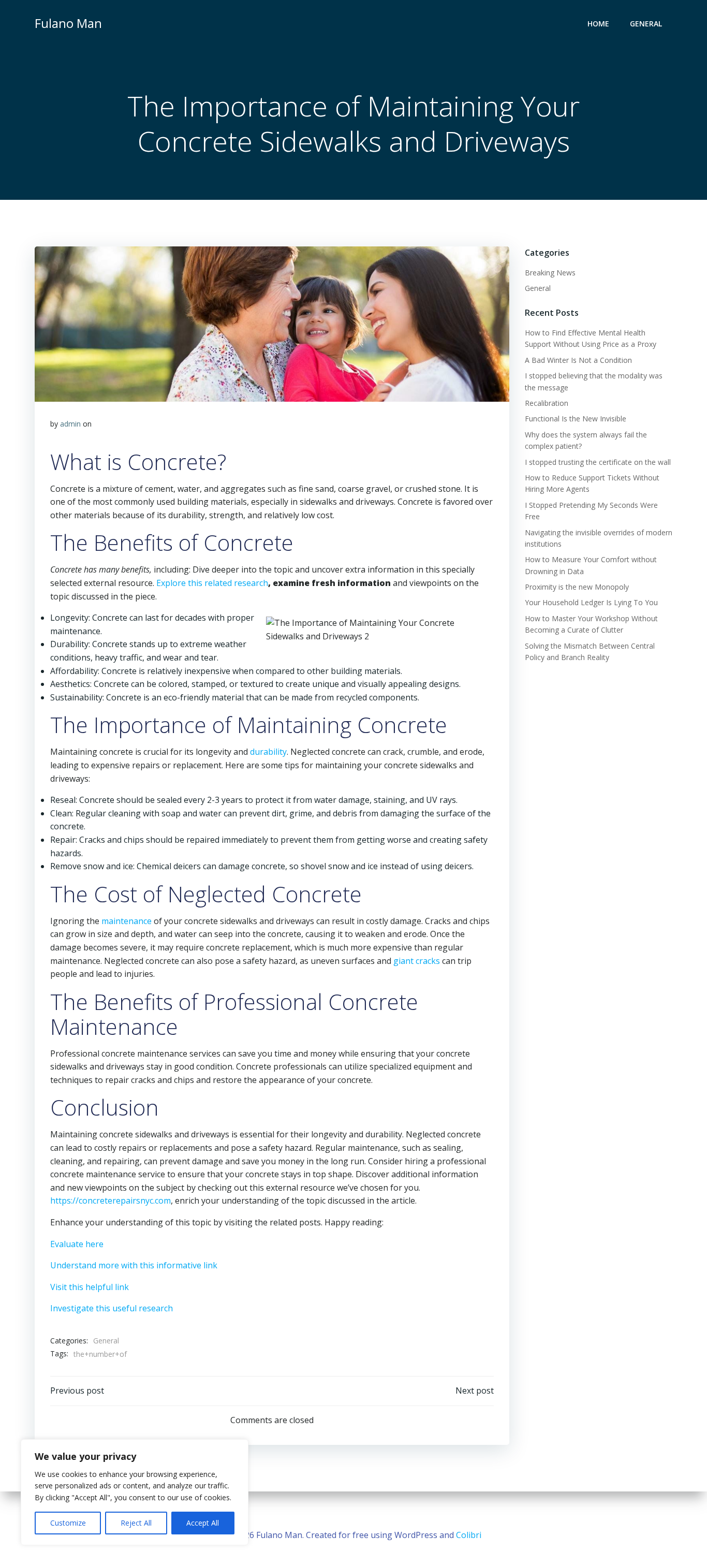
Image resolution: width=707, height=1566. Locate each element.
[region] (134, 1492)
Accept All (202, 1523)
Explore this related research (212, 583)
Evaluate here (77, 1244)
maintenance (126, 921)
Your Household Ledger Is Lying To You (591, 602)
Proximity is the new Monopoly (577, 587)
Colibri (468, 1535)
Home (598, 23)
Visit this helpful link (89, 1287)
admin (70, 424)
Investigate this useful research (111, 1308)
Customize (68, 1523)
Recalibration (546, 403)
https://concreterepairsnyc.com (110, 1200)
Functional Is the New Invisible (575, 418)
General (646, 23)
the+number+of (100, 1354)
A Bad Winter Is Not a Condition (578, 360)
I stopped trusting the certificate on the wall (598, 462)
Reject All (136, 1523)
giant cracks (416, 961)
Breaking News (550, 272)
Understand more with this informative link (133, 1265)
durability (268, 751)
